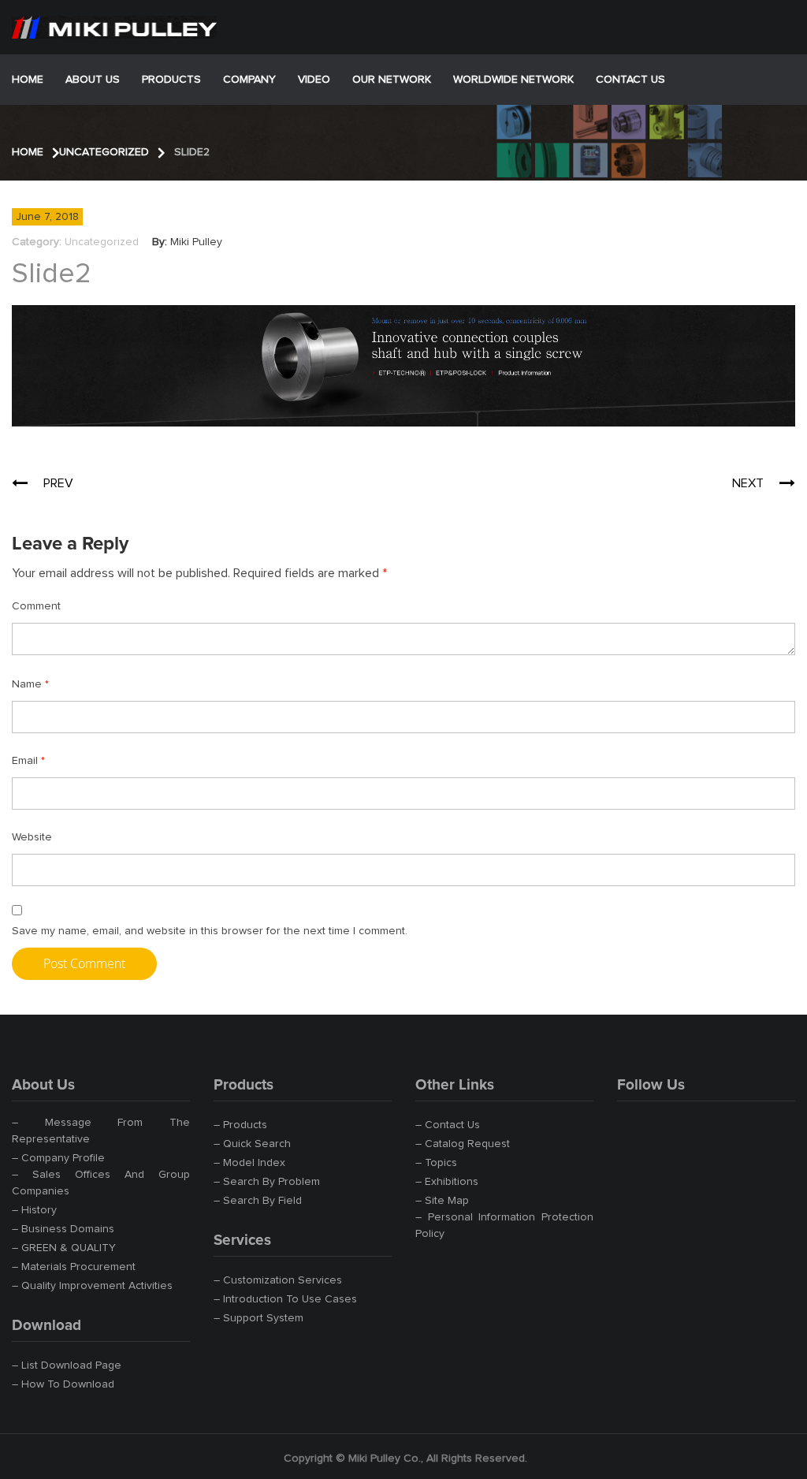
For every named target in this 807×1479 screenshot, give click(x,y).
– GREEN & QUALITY (64, 1248)
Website (32, 837)
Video (314, 79)
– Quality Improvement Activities (92, 1285)
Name (30, 684)
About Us (92, 79)
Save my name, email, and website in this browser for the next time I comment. (209, 931)
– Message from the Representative (101, 1131)
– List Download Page (66, 1365)
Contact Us (630, 79)
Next (748, 483)
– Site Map (442, 1200)
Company (249, 79)
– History (34, 1210)
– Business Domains (63, 1229)
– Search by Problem (267, 1181)
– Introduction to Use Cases (285, 1299)
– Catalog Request (462, 1143)
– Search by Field (258, 1200)
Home (27, 79)
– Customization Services (278, 1280)
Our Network (391, 79)
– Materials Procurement (74, 1266)
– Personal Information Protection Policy (504, 1225)
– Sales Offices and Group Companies (101, 1183)
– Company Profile (58, 1158)
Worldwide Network (513, 79)
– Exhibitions (446, 1181)
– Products (240, 1125)
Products (171, 79)
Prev (58, 483)
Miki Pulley (196, 242)
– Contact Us (447, 1125)
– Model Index (249, 1162)
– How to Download (63, 1384)
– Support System (258, 1318)
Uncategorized (102, 242)
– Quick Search (252, 1143)
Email (28, 760)
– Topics (436, 1162)
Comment (36, 606)
